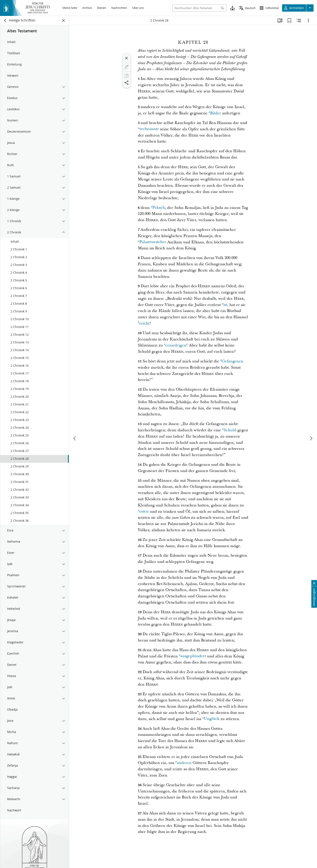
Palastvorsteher (152, 242)
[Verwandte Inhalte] (299, 20)
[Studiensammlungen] (280, 20)
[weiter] (311, 438)
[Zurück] (5, 20)
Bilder (215, 113)
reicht (144, 323)
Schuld (230, 430)
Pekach (158, 207)
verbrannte (149, 129)
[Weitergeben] (126, 82)
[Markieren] (126, 67)
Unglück (211, 719)
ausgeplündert (193, 656)
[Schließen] (126, 58)
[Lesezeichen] (289, 20)
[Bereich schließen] (63, 20)
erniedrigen (175, 345)
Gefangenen (232, 361)
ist (225, 304)
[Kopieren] (126, 75)
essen (144, 511)
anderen (184, 763)
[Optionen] (308, 20)
